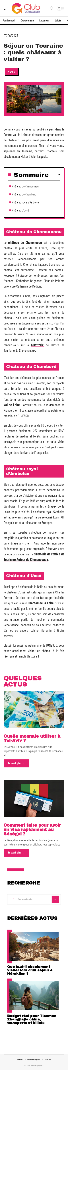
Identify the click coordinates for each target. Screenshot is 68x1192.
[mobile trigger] (7, 8)
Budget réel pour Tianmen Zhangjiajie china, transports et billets (31, 1019)
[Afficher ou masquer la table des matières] (54, 175)
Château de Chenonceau (25, 186)
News (11, 71)
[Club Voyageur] (26, 8)
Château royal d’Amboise (25, 202)
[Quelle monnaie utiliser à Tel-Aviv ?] (34, 709)
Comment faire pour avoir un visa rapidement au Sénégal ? (32, 829)
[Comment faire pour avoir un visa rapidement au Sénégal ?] (34, 798)
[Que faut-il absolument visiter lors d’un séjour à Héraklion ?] (34, 946)
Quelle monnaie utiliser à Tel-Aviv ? (32, 738)
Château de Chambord (24, 194)
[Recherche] (51, 8)
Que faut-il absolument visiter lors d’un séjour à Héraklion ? (30, 970)
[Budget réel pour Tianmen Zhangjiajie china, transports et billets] (34, 995)
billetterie (37, 345)
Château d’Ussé (20, 210)
